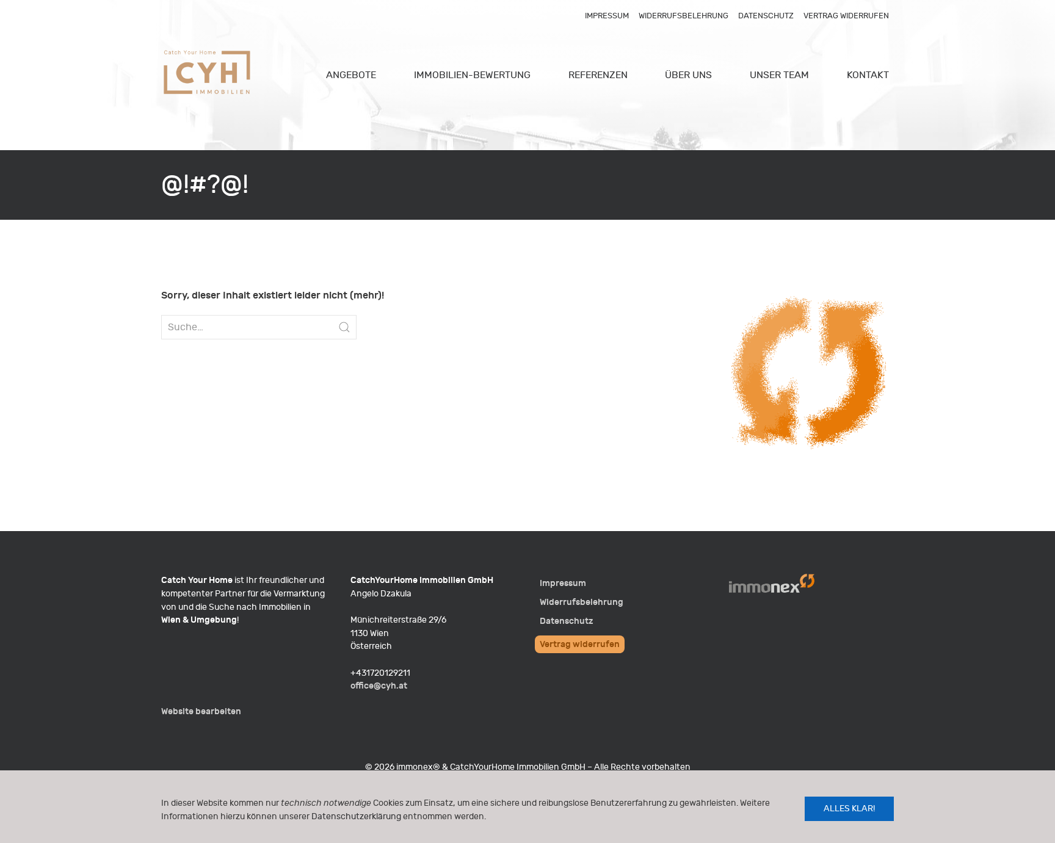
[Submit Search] (344, 327)
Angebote (351, 75)
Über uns (688, 75)
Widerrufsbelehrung (683, 15)
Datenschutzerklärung (356, 816)
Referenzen (598, 75)
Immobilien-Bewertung (472, 75)
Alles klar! (849, 808)
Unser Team (779, 75)
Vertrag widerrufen (846, 15)
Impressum (607, 15)
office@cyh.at (378, 686)
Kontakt (868, 75)
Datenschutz (766, 15)
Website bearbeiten (201, 711)
